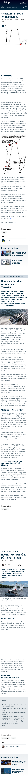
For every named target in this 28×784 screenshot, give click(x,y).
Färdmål (8, 7)
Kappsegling (5, 738)
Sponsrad (4, 509)
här (11, 218)
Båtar (2, 7)
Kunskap (14, 7)
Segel (4, 232)
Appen (21, 7)
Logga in (23, 2)
